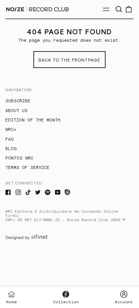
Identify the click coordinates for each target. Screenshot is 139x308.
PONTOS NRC (19, 157)
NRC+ (10, 129)
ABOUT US (16, 110)
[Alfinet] (26, 237)
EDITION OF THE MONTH (32, 119)
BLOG (11, 148)
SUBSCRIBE (17, 100)
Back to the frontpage (69, 59)
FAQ (9, 138)
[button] (118, 9)
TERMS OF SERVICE (27, 167)
